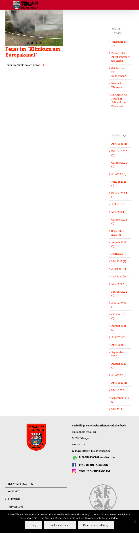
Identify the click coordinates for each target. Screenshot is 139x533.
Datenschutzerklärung (95, 525)
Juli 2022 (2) (118, 269)
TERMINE (14, 499)
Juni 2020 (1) (118, 375)
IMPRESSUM (15, 506)
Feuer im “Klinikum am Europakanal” (32, 52)
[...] (42, 65)
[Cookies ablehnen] (134, 521)
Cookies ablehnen (60, 525)
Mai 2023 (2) (118, 261)
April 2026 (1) (119, 143)
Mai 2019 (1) (118, 409)
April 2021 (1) (118, 344)
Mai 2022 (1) (118, 276)
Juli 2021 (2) (118, 337)
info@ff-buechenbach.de (96, 450)
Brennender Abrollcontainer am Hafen (120, 56)
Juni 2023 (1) (118, 253)
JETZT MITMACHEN (20, 483)
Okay (34, 525)
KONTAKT (14, 491)
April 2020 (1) (119, 382)
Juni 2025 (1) (118, 174)
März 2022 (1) (119, 284)
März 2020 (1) (119, 390)
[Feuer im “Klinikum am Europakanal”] (34, 28)
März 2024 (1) (119, 212)
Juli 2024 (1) (118, 204)
